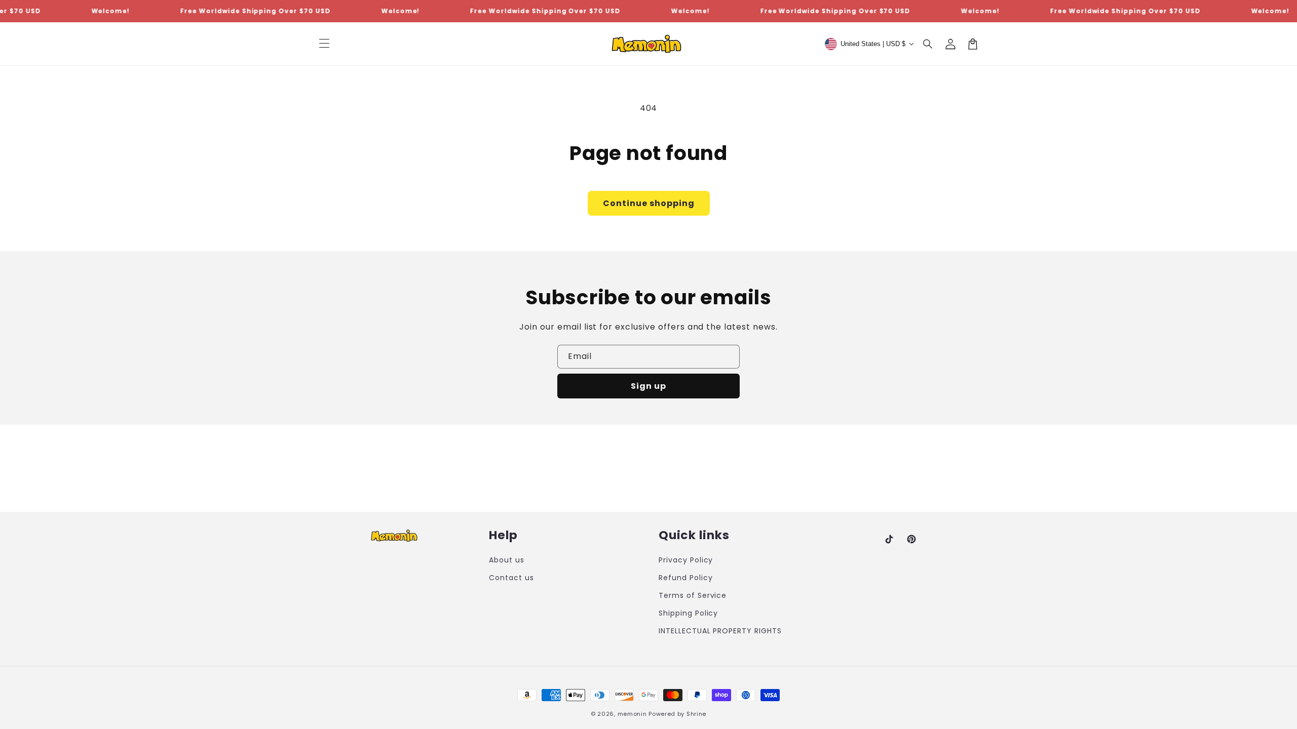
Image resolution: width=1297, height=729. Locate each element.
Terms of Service (693, 595)
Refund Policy (685, 578)
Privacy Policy (686, 560)
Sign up (648, 386)
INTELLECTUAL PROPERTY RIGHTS (720, 631)
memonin (632, 714)
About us (506, 560)
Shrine (696, 714)
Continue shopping (649, 203)
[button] (928, 44)
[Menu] (324, 44)
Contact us (511, 578)
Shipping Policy (688, 613)
